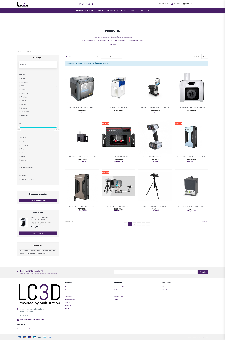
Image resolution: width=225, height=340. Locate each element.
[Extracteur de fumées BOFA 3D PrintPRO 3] (191, 186)
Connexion (176, 4)
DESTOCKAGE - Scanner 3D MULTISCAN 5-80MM (40, 219)
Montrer (197, 56)
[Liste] (70, 56)
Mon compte (166, 282)
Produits (79, 10)
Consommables (90, 10)
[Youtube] (89, 4)
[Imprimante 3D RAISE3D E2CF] (118, 137)
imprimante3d (41, 253)
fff (48, 253)
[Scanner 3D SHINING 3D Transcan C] (155, 186)
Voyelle (199, 337)
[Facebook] (86, 4)
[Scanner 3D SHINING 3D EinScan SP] (118, 186)
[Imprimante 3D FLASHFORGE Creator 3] (82, 87)
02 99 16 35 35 (164, 4)
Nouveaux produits (38, 194)
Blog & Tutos (69, 305)
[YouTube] (29, 328)
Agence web (205, 337)
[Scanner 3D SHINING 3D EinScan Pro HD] (82, 186)
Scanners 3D (104, 41)
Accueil (19, 51)
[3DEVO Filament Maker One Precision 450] (82, 137)
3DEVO (39, 250)
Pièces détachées (122, 10)
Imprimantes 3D (90, 41)
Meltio (33, 250)
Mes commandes (167, 287)
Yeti (21, 250)
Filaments (101, 10)
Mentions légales (118, 296)
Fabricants (117, 290)
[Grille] (66, 56)
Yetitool (26, 250)
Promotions (38, 212)
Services (133, 10)
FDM (54, 250)
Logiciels (113, 44)
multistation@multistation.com (32, 320)
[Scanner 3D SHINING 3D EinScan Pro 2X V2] (191, 137)
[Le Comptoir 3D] (40, 294)
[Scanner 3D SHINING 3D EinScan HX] (155, 137)
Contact (142, 10)
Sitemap (116, 299)
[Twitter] (80, 4)
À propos (67, 308)
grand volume (47, 250)
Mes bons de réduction (169, 293)
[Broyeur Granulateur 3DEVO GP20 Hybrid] (155, 87)
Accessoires (111, 10)
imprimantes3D (30, 253)
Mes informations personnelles (171, 290)
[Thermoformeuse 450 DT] (118, 87)
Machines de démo (136, 41)
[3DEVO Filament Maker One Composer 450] (191, 87)
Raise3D (22, 253)
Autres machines (119, 41)
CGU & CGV (117, 293)
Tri (97, 56)
